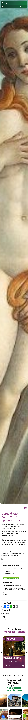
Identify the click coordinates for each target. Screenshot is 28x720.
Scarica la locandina (12, 578)
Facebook (7, 597)
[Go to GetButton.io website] (24, 718)
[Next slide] (26, 651)
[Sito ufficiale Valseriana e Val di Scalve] (4, 3)
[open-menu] (25, 3)
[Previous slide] (1, 651)
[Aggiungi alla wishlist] (25, 508)
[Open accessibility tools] (3, 717)
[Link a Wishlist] (22, 3)
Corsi (3, 511)
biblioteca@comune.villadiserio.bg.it (11, 555)
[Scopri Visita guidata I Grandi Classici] (23, 666)
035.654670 (8, 592)
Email (6, 594)
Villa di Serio (5, 613)
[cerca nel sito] (19, 3)
